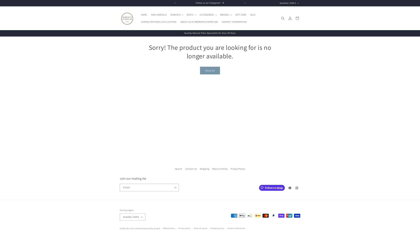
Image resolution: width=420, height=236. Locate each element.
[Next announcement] (245, 3)
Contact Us (191, 168)
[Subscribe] (175, 187)
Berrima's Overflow (134, 228)
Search (178, 168)
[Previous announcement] (175, 3)
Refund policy (169, 228)
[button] (176, 14)
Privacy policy (184, 228)
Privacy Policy (238, 168)
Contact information (236, 228)
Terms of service (201, 228)
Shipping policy (217, 228)
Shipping (204, 168)
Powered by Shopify (151, 228)
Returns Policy (220, 168)
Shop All (210, 70)
